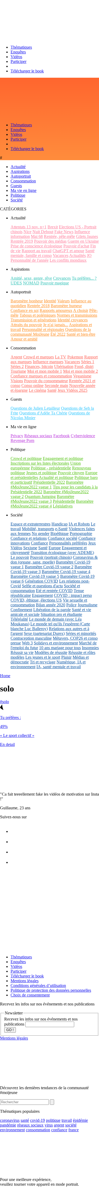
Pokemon (75, 357)
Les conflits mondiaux (68, 260)
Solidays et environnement (56, 643)
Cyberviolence (83, 435)
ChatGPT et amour (68, 250)
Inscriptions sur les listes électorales (40, 463)
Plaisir (66, 657)
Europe (55, 548)
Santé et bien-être (81, 334)
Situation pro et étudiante (61, 614)
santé (25, 1120)
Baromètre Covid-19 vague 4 (66, 571)
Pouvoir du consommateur (46, 380)
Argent (16, 357)
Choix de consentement (30, 995)
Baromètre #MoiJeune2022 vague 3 (42, 499)
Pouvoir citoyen (71, 472)
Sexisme (30, 548)
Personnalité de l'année (30, 260)
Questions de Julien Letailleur (35, 408)
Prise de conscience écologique (36, 246)
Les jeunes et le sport (42, 657)
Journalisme (87, 605)
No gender (40, 533)
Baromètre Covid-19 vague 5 (35, 576)
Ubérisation (63, 366)
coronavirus (10, 1120)
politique (53, 1120)
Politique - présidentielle (51, 468)
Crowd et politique (26, 458)
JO (89, 255)
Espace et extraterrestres (30, 524)
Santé (51, 390)
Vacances (60, 255)
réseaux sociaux (30, 1125)
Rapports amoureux (56, 310)
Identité (50, 301)
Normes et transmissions (77, 315)
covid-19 (37, 1120)
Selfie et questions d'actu (42, 586)
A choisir (80, 310)
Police (71, 605)
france (73, 1130)
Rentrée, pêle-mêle (59, 236)
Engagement (42, 595)
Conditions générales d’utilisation (38, 985)
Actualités (77, 255)
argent (59, 1125)
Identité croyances (73, 320)
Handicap (59, 524)
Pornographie (81, 533)
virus (49, 1125)
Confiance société (62, 538)
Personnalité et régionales (43, 329)
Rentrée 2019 (22, 241)
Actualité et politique (56, 477)
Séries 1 (87, 361)
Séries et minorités (81, 633)
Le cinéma (37, 390)
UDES (16, 283)
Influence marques (48, 361)
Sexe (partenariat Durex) (44, 633)
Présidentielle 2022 (49, 482)
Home (5, 675)
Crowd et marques (38, 357)
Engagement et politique (63, 458)
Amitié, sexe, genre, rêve (31, 278)
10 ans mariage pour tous (60, 647)
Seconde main (56, 385)
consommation (38, 1130)
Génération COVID (41, 581)
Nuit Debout (42, 231)
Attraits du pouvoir (26, 324)
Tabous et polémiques (38, 315)
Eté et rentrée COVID (54, 590)
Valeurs (63, 301)
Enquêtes (18, 52)
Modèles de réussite (51, 652)
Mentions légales (25, 980)
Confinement (21, 609)
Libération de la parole (52, 609)
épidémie (80, 1120)
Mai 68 (37, 236)
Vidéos (16, 56)
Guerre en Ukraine (83, 241)
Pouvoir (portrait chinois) (51, 557)
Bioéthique (59, 533)
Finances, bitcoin (39, 366)
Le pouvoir (20, 557)
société (71, 1125)
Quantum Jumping (40, 496)
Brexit (53, 227)
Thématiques (21, 47)
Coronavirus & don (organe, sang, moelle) (54, 559)
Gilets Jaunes (87, 236)
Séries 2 (17, 366)
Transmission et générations (33, 320)
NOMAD (31, 283)
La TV (60, 357)
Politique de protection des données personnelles (51, 990)
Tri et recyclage (42, 662)
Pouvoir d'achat (76, 246)
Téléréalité (19, 619)
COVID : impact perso (73, 595)
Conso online (32, 385)
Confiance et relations (29, 538)
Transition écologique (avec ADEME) (62, 552)
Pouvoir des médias (50, 241)
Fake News (63, 231)
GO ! (10, 1030)
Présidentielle (64, 501)
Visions (17, 380)
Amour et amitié (24, 339)
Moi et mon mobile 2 (80, 371)
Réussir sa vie (22, 652)
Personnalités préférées (68, 543)
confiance (59, 1130)
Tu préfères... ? (84, 278)
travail (67, 1120)
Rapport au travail (36, 250)
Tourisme (18, 371)
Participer (18, 61)
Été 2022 (57, 334)
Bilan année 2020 (50, 605)
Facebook (61, 435)
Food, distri (83, 366)
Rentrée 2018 (38, 305)
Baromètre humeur (66, 305)
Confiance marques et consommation (41, 376)
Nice (27, 231)
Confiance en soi (25, 310)
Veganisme (82, 376)
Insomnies (90, 647)
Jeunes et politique (41, 472)
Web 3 (27, 643)
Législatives (63, 506)
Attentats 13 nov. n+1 (28, 227)
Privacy (17, 435)
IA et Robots (79, 524)
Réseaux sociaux (38, 435)
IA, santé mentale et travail (58, 666)
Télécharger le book (27, 71)
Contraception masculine (31, 638)
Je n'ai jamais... (55, 324)
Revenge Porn (22, 440)
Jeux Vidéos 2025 (72, 390)
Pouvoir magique (54, 283)
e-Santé (61, 529)
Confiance (39, 543)
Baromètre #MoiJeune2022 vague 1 (47, 484)
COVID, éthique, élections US (36, 600)
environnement (12, 1130)
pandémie (8, 1125)
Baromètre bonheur (27, 301)
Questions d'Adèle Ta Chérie (43, 413)
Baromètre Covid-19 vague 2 (49, 567)
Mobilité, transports (38, 529)
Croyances (62, 278)
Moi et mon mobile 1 (44, 371)
